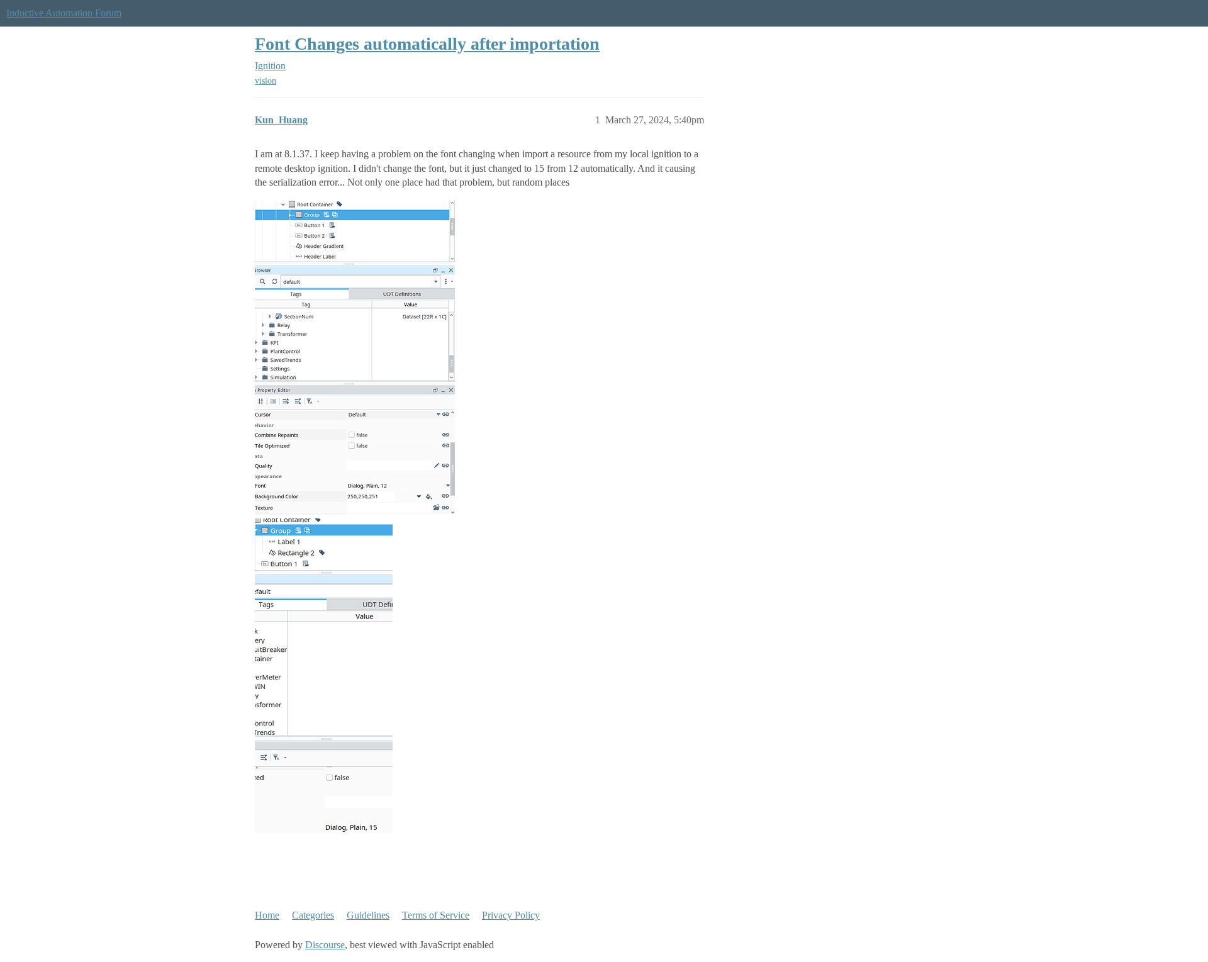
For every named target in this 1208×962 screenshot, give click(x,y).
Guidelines (368, 915)
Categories (313, 915)
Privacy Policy (511, 915)
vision (265, 81)
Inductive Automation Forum (63, 13)
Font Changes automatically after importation (427, 43)
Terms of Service (435, 915)
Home (267, 915)
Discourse (325, 944)
